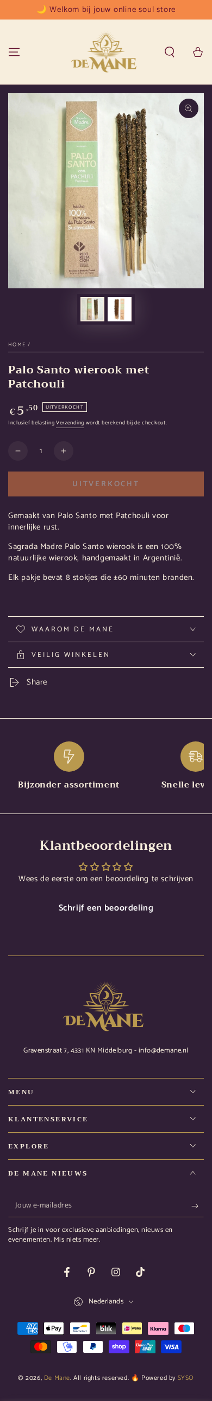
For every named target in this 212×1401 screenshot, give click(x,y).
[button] (169, 52)
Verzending (70, 422)
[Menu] (14, 52)
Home (17, 344)
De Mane (57, 1378)
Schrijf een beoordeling (106, 908)
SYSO (186, 1378)
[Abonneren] (197, 1206)
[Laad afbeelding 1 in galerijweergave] (92, 309)
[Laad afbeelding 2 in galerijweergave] (120, 309)
